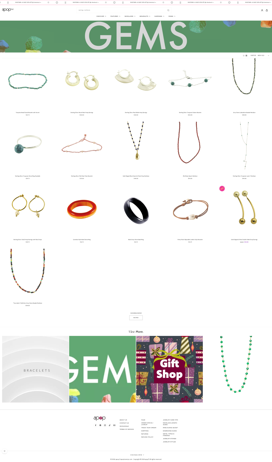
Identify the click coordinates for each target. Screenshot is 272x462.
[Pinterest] (100, 425)
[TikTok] (110, 425)
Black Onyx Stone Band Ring (136, 239)
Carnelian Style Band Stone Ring (82, 239)
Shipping (144, 431)
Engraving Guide (170, 431)
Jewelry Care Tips (170, 420)
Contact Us (124, 423)
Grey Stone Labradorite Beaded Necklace (244, 112)
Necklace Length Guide (170, 423)
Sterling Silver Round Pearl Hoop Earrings (82, 112)
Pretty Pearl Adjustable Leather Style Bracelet (190, 239)
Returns (144, 434)
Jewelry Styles (169, 442)
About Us (123, 420)
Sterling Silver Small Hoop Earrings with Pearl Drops (27, 239)
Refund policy (147, 437)
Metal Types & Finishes (168, 434)
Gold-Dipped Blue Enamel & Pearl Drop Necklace (136, 176)
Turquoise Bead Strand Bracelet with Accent (27, 112)
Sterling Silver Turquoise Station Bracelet (190, 112)
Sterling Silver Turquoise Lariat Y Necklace (244, 176)
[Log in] (262, 10)
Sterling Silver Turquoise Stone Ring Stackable (27, 176)
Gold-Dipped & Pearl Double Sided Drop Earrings (244, 239)
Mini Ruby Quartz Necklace (190, 176)
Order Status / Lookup (147, 423)
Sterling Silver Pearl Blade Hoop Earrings (136, 112)
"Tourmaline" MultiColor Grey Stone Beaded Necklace (27, 303)
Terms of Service (127, 429)
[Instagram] (105, 425)
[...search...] (168, 10)
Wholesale (124, 426)
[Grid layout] (246, 55)
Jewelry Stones (169, 438)
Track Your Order (148, 427)
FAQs (143, 420)
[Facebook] (96, 425)
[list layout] (244, 55)
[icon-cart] (266, 10)
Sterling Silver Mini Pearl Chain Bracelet (82, 176)
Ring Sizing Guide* (170, 427)
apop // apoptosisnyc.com (124, 459)
